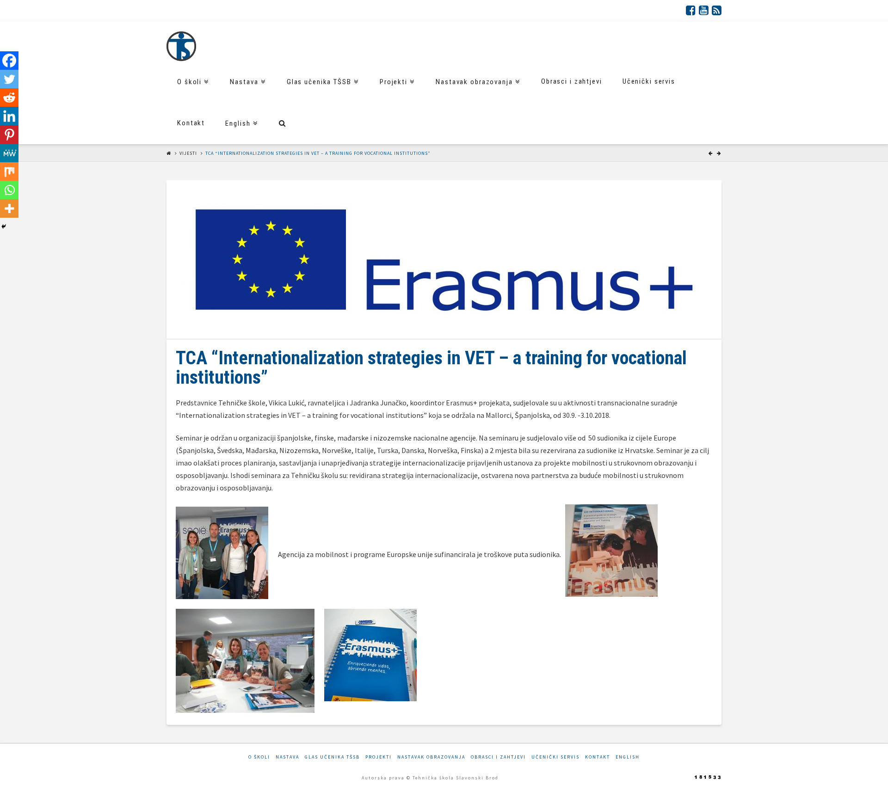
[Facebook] (691, 10)
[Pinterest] (9, 134)
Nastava (287, 757)
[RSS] (717, 10)
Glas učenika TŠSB (332, 757)
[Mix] (9, 171)
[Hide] (3, 226)
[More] (9, 208)
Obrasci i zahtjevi (498, 757)
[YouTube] (704, 10)
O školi (259, 757)
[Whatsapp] (9, 190)
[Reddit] (9, 97)
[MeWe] (9, 153)
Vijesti (188, 153)
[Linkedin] (9, 116)
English (628, 757)
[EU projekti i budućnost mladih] (181, 46)
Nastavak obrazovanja (431, 757)
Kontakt (597, 757)
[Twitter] (9, 79)
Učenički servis (555, 757)
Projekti (378, 757)
